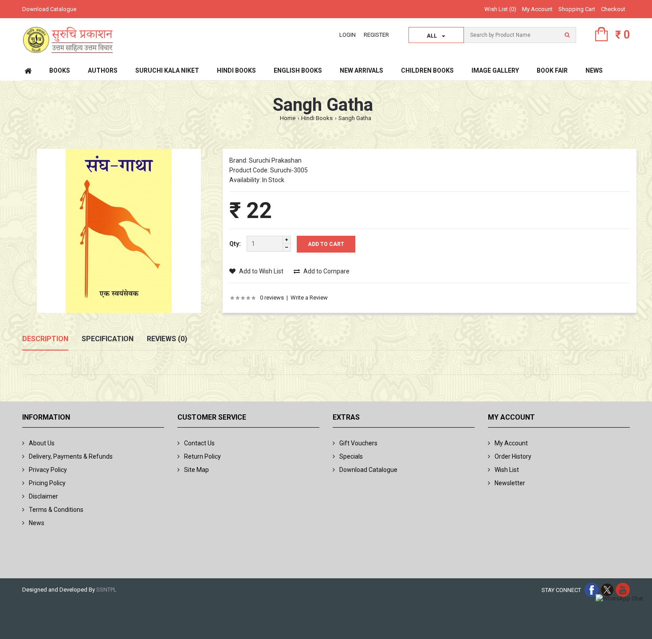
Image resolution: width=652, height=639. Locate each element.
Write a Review (309, 297)
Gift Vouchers (358, 443)
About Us (42, 443)
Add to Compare (326, 271)
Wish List (507, 469)
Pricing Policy (47, 483)
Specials (351, 456)
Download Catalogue (49, 9)
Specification (108, 339)
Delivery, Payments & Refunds (71, 456)
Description (45, 339)
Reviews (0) (167, 339)
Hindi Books (317, 118)
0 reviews (272, 297)
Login (347, 34)
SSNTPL (106, 589)
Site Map (196, 469)
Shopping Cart (576, 9)
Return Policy (202, 456)
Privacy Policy (48, 469)
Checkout (613, 9)
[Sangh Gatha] (119, 232)
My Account (537, 9)
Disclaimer (43, 496)
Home (287, 118)
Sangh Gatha (354, 118)
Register (376, 34)
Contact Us (199, 443)
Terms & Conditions (56, 509)
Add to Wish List (260, 271)
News (36, 522)
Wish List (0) (500, 9)
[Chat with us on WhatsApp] (619, 599)
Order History (513, 456)
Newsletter (510, 483)
